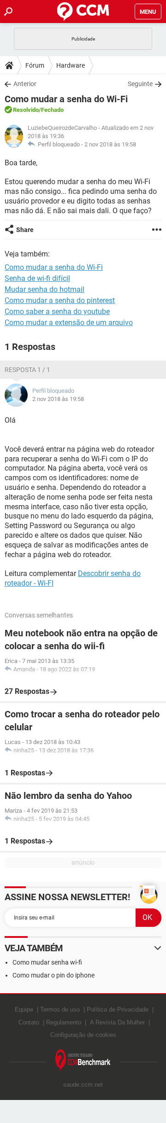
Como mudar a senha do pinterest (60, 300)
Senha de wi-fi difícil (37, 278)
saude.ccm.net (83, 1084)
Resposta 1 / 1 (27, 369)
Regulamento (63, 1022)
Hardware (70, 65)
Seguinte (140, 83)
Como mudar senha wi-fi (47, 962)
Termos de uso (60, 1009)
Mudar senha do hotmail (44, 289)
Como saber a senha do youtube (57, 311)
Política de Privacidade (117, 1009)
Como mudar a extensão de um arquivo (69, 322)
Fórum (34, 65)
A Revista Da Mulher (117, 1022)
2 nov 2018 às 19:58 (110, 144)
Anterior (24, 83)
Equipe (24, 1009)
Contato (28, 1022)
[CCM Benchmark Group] (83, 1060)
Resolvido (26, 109)
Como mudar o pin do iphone (53, 975)
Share (25, 229)
